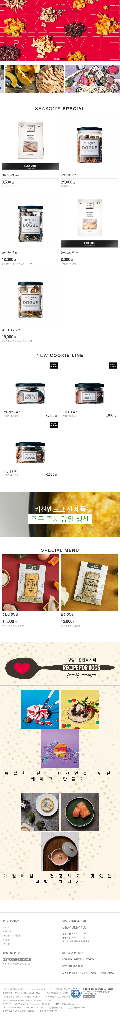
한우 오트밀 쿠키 (11, 175)
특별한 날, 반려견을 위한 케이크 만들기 (60, 776)
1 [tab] (55, 59)
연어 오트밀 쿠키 (70, 252)
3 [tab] (63, 59)
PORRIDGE (62, 11)
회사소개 (7, 927)
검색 (116, 5)
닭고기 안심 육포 (11, 330)
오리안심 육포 (9, 252)
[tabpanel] (60, 30)
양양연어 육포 (68, 175)
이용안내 (7, 939)
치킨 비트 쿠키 (70, 412)
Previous (7, 31)
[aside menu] (3, 5)
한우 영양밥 (67, 614)
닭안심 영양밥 (10, 614)
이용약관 (7, 931)
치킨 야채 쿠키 (11, 471)
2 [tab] (58, 59)
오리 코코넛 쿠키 (12, 412)
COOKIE (76, 11)
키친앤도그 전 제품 (60, 514)
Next (113, 31)
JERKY (42, 11)
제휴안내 (7, 943)
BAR (51, 11)
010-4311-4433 (74, 927)
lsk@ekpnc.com (79, 1008)
